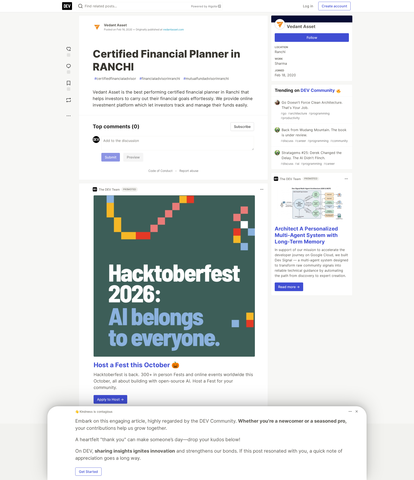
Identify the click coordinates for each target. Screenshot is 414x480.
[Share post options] (68, 115)
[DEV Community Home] (67, 6)
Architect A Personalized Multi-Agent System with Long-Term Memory (306, 235)
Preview (133, 157)
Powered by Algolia (204, 6)
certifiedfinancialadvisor (115, 78)
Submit (110, 157)
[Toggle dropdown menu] (261, 189)
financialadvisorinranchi (160, 78)
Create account (334, 6)
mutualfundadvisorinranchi (206, 78)
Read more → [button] (289, 287)
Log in (308, 6)
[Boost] (68, 100)
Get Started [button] (88, 471)
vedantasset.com (173, 29)
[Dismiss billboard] (357, 411)
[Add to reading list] (68, 85)
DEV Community (318, 90)
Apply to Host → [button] (110, 399)
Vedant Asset (115, 25)
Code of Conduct (160, 171)
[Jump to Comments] (68, 68)
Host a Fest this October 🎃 (136, 365)
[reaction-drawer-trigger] (68, 51)
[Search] (80, 6)
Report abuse (188, 171)
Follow (312, 37)
